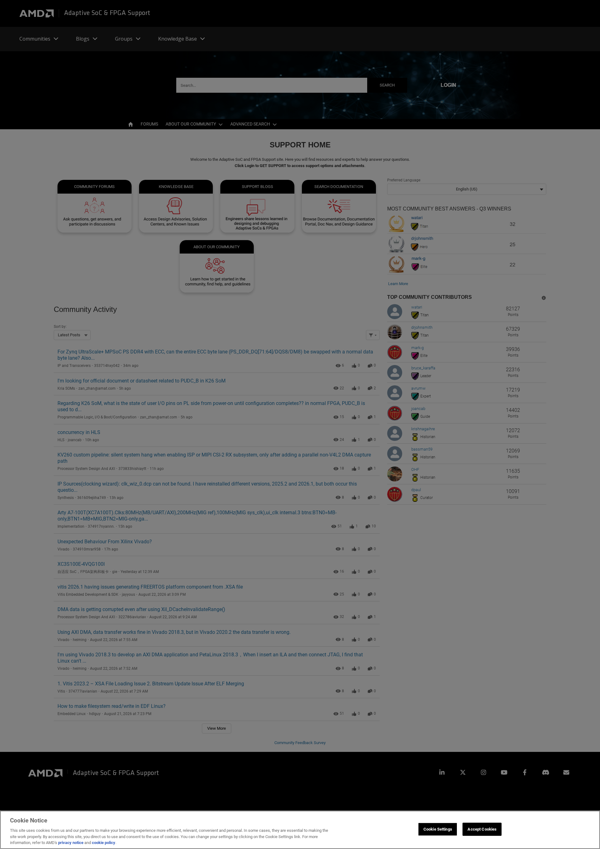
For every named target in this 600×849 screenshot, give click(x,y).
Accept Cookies (482, 829)
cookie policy (103, 842)
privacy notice (70, 842)
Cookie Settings (437, 829)
